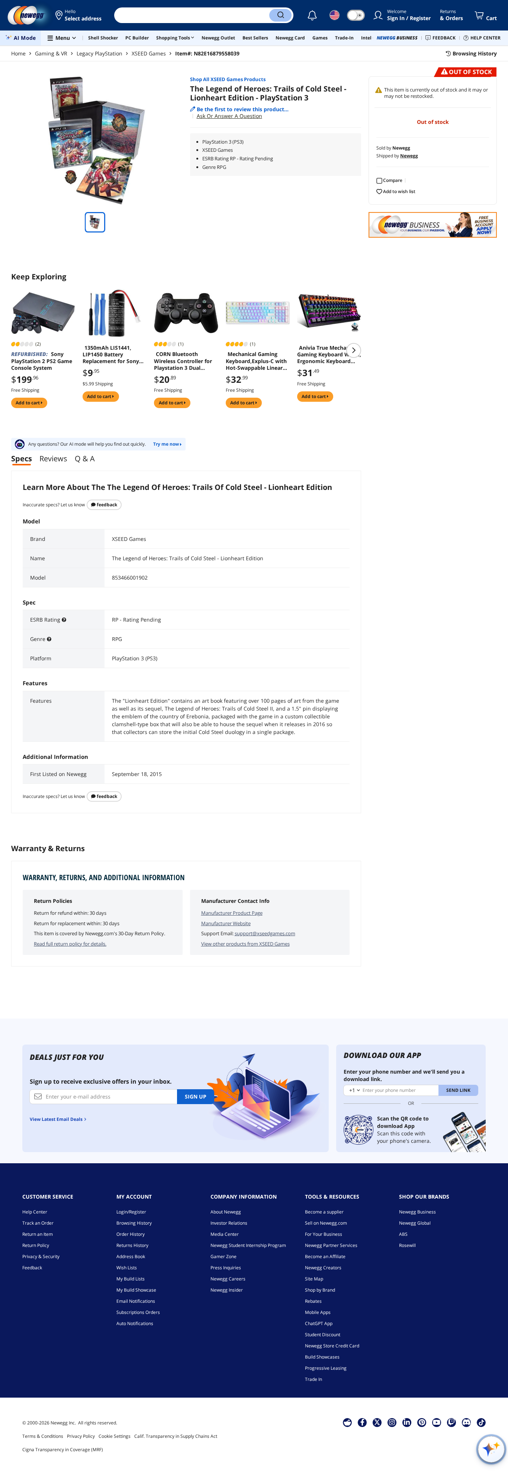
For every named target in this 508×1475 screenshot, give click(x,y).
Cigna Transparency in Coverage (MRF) (62, 1449)
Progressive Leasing (326, 1368)
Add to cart (28, 403)
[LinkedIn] (407, 1422)
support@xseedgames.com (265, 933)
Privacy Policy (81, 1436)
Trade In (313, 1379)
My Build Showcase (136, 1290)
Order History (130, 1234)
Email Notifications (135, 1301)
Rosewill (407, 1245)
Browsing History (134, 1223)
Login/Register (131, 1212)
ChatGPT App (318, 1323)
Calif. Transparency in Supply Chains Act (175, 1436)
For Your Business (323, 1234)
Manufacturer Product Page (232, 913)
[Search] (280, 15)
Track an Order (38, 1223)
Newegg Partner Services (331, 1245)
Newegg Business (417, 1212)
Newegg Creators (323, 1267)
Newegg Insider (226, 1290)
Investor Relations (228, 1223)
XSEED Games (149, 53)
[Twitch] (451, 1422)
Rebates (313, 1301)
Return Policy (35, 1245)
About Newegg (225, 1212)
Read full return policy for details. (70, 943)
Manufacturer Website (226, 923)
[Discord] (466, 1422)
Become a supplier (324, 1212)
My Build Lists (130, 1279)
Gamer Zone (223, 1256)
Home (18, 53)
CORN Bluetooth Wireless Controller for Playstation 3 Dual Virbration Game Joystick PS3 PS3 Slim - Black (183, 361)
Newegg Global (415, 1223)
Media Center (224, 1234)
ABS (403, 1234)
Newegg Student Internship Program (248, 1245)
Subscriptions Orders (138, 1312)
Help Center (34, 1212)
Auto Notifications (134, 1323)
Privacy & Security (41, 1256)
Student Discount (322, 1334)
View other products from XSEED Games (245, 943)
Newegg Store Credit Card (332, 1346)
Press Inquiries (225, 1267)
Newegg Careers (227, 1279)
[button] (79, 15)
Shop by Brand (320, 1290)
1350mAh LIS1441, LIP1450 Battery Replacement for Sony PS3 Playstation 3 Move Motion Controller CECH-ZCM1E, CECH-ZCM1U (114, 354)
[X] (377, 1422)
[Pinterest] (422, 1422)
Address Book (130, 1256)
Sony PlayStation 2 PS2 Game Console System (41, 361)
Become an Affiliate (325, 1256)
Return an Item (37, 1234)
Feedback (106, 504)
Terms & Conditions (42, 1436)
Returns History (132, 1245)
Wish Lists (126, 1267)
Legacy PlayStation (99, 53)
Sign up (195, 1096)
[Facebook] (362, 1422)
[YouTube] (436, 1422)
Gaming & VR (51, 53)
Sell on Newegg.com (326, 1223)
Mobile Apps (318, 1312)
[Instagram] (392, 1422)
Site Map (314, 1279)
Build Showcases (322, 1357)
